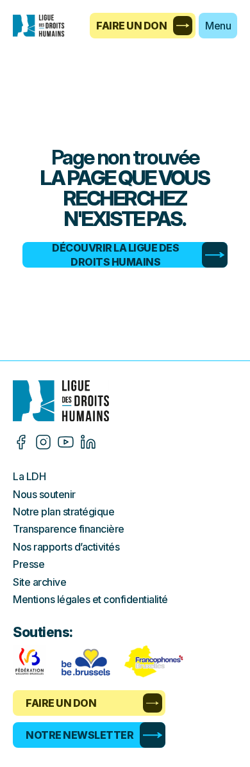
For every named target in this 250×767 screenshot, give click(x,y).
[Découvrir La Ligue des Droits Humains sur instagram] (43, 442)
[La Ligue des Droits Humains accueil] (125, 400)
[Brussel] (85, 661)
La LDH (29, 476)
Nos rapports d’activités (66, 546)
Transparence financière (68, 528)
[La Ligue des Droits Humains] (45, 25)
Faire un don (131, 25)
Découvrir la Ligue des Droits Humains (115, 255)
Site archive (39, 582)
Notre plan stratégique (63, 511)
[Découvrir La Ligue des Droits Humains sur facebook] (21, 442)
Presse (28, 564)
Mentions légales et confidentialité (90, 599)
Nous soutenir (44, 494)
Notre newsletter (79, 735)
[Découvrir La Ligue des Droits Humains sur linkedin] (88, 442)
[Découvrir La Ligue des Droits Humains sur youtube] (66, 442)
